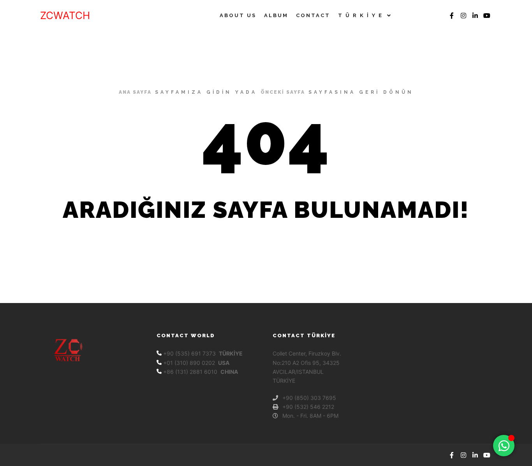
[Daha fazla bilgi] (428, 16)
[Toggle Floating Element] (503, 445)
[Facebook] (452, 16)
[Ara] (414, 16)
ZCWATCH (65, 15)
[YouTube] (487, 16)
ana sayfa (135, 92)
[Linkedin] (475, 16)
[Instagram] (463, 16)
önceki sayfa (283, 92)
